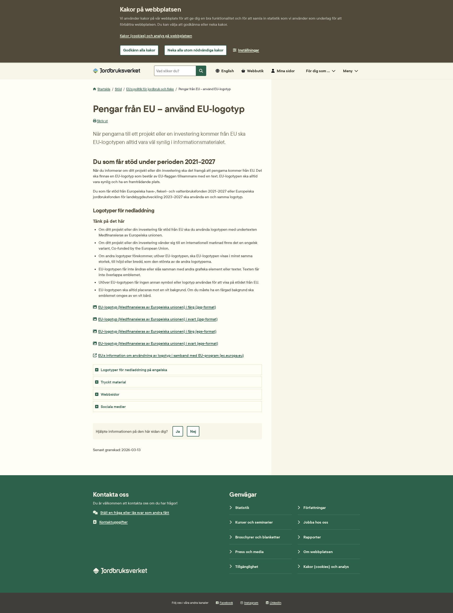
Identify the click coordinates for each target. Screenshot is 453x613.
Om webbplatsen (318, 551)
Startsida (103, 89)
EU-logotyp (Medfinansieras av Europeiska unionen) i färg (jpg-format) (157, 306)
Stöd (118, 89)
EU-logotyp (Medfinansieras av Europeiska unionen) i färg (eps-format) (157, 331)
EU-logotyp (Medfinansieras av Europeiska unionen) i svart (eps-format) (158, 343)
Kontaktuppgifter (113, 522)
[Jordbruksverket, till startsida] (116, 70)
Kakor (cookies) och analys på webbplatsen (156, 35)
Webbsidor (110, 394)
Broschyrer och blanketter (257, 537)
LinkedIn (275, 603)
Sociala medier (113, 406)
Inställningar (248, 50)
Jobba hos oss (315, 522)
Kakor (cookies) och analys (326, 566)
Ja (178, 431)
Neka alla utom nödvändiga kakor (195, 50)
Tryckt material (113, 382)
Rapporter (312, 537)
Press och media (249, 551)
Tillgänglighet (246, 566)
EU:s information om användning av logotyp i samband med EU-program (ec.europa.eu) (171, 355)
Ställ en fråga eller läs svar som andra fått (134, 512)
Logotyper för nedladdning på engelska (134, 369)
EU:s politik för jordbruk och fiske (150, 89)
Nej (193, 431)
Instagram (251, 603)
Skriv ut (102, 121)
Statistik (242, 507)
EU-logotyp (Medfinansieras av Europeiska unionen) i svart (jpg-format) (158, 318)
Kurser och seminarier (254, 522)
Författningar (314, 507)
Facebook (226, 603)
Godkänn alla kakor (139, 50)
